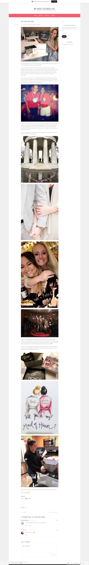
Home (35, 15)
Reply (57, 520)
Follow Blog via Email (69, 25)
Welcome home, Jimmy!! (53, 512)
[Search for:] (69, 21)
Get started (54, 1)
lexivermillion (24, 529)
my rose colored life (44, 8)
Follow (64, 36)
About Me (41, 15)
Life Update (24, 512)
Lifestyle (47, 15)
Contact (53, 15)
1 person (30, 525)
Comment (53, 554)
